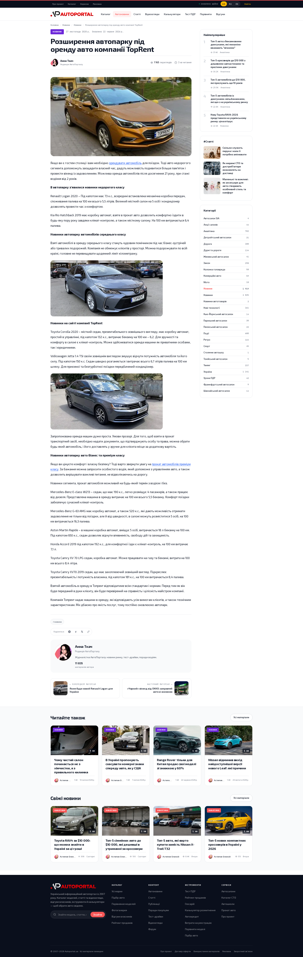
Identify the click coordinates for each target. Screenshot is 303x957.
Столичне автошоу (226, 352)
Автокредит (192, 916)
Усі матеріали (241, 717)
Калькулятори (172, 14)
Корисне (84, 4)
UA (223, 4)
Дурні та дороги (226, 250)
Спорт (226, 346)
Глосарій (189, 903)
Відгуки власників (122, 916)
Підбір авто (118, 897)
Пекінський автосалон (226, 326)
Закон (226, 263)
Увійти (247, 4)
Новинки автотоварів (226, 301)
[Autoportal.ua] (71, 14)
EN (237, 4)
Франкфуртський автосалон (226, 384)
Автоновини (122, 14)
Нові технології (226, 307)
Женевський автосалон (226, 256)
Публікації (154, 903)
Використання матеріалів (207, 951)
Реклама (97, 4)
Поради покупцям (158, 910)
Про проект (58, 4)
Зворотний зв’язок (243, 951)
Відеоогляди (152, 14)
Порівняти (206, 14)
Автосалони (228, 891)
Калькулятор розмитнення (200, 910)
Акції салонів (226, 224)
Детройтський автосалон (226, 237)
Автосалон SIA (226, 218)
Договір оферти (183, 951)
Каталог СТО (228, 897)
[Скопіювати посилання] (88, 631)
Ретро (226, 339)
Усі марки (117, 891)
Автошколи (227, 903)
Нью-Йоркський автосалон (226, 314)
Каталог (72, 4)
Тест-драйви (155, 916)
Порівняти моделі (195, 929)
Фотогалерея (119, 910)
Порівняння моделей (124, 903)
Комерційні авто (226, 275)
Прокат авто (228, 910)
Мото (226, 282)
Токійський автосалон (226, 359)
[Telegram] (69, 631)
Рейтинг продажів (122, 922)
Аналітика (226, 231)
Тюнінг (226, 365)
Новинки (226, 295)
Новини (57, 31)
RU (230, 4)
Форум (152, 929)
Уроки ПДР (226, 378)
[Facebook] (76, 631)
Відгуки (220, 14)
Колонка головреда (226, 269)
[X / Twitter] (82, 631)
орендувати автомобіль (125, 163)
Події (226, 333)
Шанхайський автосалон (226, 390)
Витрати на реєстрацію (198, 922)
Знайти (97, 914)
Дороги (226, 243)
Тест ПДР (190, 14)
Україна (226, 371)
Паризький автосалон (226, 320)
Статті (137, 14)
